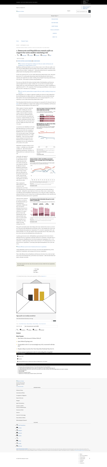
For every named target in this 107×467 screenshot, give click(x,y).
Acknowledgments (22, 370)
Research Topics (54, 15)
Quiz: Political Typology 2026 (25, 341)
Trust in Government (42, 323)
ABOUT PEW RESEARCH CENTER (22, 449)
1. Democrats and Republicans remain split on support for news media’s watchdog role (37, 368)
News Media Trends (22, 323)
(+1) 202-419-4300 (19, 386)
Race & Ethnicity (19, 398)
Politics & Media (29, 323)
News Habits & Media (20, 417)
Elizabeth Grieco (36, 61)
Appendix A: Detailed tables (24, 372)
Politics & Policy (19, 390)
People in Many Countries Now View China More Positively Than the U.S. (36, 349)
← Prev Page (36, 269)
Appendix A (43, 276)
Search (68, 10)
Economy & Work (19, 410)
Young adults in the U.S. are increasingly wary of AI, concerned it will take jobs (36, 345)
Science (18, 412)
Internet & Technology (21, 415)
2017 (17, 103)
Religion (18, 400)
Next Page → (36, 272)
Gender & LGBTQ (19, 405)
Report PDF (21, 356)
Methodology (21, 371)
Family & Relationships (21, 407)
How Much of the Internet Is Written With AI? (29, 338)
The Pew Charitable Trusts (79, 450)
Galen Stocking (28, 61)
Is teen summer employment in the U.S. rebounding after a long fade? (35, 352)
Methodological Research (21, 420)
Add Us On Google (20, 58)
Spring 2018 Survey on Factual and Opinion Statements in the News (33, 361)
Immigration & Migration (21, 395)
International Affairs (20, 392)
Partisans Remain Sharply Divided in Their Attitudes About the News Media (32, 47)
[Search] (89, 11)
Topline (20, 358)
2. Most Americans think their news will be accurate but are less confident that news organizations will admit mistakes (43, 369)
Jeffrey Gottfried (21, 61)
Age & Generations (20, 403)
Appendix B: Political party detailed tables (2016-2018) (30, 373)
